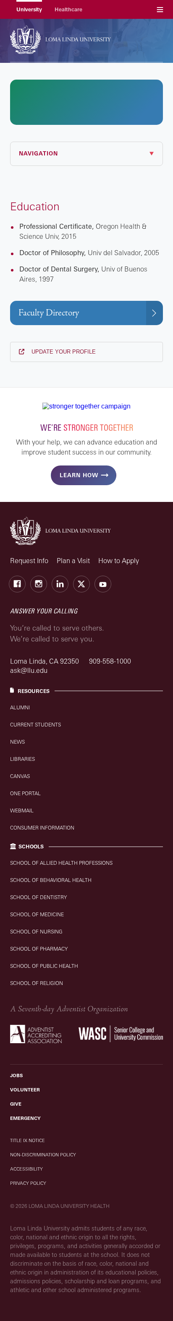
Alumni (20, 707)
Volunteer (25, 1090)
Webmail (22, 810)
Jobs (16, 1075)
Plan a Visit (73, 560)
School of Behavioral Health (51, 880)
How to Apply (118, 560)
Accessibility (26, 1169)
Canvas (20, 776)
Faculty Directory (48, 313)
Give (15, 1104)
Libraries (22, 759)
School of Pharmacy (39, 949)
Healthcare (68, 9)
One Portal (25, 793)
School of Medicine (37, 914)
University (29, 9)
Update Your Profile (63, 352)
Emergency (25, 1118)
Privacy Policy (28, 1183)
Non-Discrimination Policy (43, 1155)
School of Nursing (36, 931)
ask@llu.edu (28, 670)
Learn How (79, 475)
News (17, 742)
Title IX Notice (27, 1140)
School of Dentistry (38, 897)
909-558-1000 (110, 661)
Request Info (29, 560)
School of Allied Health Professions (61, 863)
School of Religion (36, 983)
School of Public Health (44, 966)
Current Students (35, 724)
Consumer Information (42, 828)
